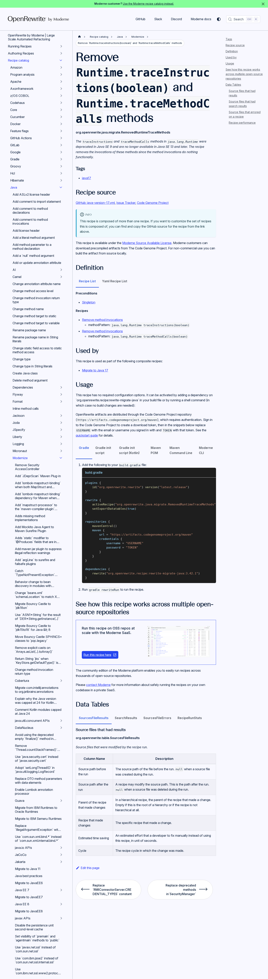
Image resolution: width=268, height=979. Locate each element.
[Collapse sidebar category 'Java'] (60, 187)
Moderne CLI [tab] (206, 450)
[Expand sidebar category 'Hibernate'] (61, 180)
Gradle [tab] (84, 448)
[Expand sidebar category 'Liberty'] (61, 437)
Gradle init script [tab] (103, 450)
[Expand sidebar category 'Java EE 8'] (61, 904)
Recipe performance (242, 122)
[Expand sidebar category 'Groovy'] (61, 166)
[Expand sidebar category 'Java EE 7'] (61, 890)
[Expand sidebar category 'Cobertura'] (61, 680)
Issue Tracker (125, 203)
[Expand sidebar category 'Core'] (61, 110)
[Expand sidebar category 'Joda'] (61, 423)
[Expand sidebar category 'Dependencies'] (61, 387)
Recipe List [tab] (87, 281)
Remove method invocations (102, 320)
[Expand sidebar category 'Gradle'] (61, 159)
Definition (232, 51)
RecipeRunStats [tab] (190, 718)
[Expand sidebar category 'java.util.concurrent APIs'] (61, 720)
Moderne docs (201, 19)
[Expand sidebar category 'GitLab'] (61, 145)
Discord (176, 19)
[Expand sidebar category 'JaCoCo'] (61, 855)
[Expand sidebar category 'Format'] (61, 401)
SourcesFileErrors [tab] (157, 718)
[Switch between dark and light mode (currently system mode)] (219, 19)
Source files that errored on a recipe (245, 114)
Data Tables (233, 84)
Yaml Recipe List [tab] (114, 281)
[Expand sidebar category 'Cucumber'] (61, 117)
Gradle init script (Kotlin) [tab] (129, 450)
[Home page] (79, 37)
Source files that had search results (242, 104)
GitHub (140, 19)
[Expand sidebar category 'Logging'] (61, 444)
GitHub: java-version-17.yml (95, 203)
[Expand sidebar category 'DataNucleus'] (61, 728)
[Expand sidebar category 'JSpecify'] (61, 430)
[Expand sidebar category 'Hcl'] (61, 173)
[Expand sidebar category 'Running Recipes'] (61, 46)
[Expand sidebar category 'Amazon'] (61, 67)
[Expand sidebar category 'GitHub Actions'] (61, 138)
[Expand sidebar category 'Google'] (61, 152)
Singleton (88, 302)
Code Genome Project (153, 203)
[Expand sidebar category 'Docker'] (61, 124)
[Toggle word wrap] (204, 482)
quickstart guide (87, 435)
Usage (230, 63)
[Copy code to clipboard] (211, 482)
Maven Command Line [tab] (181, 450)
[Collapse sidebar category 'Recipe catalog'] (60, 60)
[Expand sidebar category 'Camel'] (61, 277)
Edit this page (90, 868)
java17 (86, 178)
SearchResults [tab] (126, 718)
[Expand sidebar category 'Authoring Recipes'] (61, 53)
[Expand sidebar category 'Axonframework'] (61, 88)
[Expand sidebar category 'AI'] (61, 270)
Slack (158, 19)
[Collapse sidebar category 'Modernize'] (60, 458)
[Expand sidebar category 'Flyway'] (61, 394)
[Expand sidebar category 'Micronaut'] (61, 451)
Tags (229, 39)
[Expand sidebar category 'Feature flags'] (61, 131)
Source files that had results (242, 93)
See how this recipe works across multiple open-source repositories (244, 74)
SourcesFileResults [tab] (93, 718)
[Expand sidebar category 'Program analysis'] (61, 74)
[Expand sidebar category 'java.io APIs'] (61, 848)
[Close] (263, 4)
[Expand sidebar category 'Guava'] (61, 800)
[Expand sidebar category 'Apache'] (61, 81)
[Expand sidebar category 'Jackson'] (61, 415)
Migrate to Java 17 (95, 370)
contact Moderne (98, 685)
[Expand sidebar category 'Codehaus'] (61, 103)
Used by (231, 57)
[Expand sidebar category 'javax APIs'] (61, 918)
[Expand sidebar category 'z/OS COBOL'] (61, 96)
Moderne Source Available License (146, 243)
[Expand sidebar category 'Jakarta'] (61, 862)
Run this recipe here (97, 655)
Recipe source (235, 45)
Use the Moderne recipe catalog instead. (148, 3)
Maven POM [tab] (156, 450)
